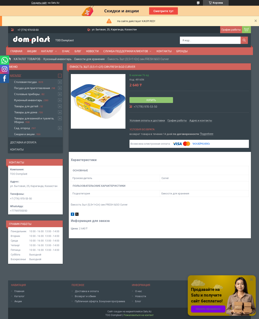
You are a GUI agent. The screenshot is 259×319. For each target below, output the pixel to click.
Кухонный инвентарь (58, 59)
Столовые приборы (27, 94)
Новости (92, 51)
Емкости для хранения (89, 59)
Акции (31, 51)
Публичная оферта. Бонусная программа (100, 301)
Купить (151, 100)
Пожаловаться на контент (139, 315)
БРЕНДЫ (182, 51)
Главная (16, 51)
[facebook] (72, 214)
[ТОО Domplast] (31, 40)
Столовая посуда (25, 82)
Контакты (164, 51)
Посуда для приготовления (32, 88)
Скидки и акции (24, 134)
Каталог (47, 51)
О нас (66, 51)
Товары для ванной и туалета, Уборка (34, 120)
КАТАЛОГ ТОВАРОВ (27, 59)
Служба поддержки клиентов (125, 51)
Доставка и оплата (23, 142)
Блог (78, 51)
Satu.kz (147, 311)
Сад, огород (22, 128)
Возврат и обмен (85, 296)
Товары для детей (26, 106)
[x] (77, 214)
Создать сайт (39, 2)
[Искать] (244, 40)
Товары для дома (25, 112)
